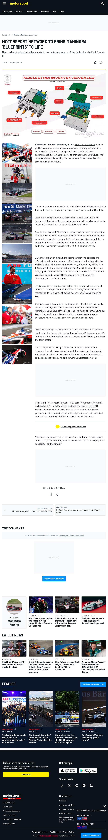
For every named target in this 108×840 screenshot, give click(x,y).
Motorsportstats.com (12, 819)
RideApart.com (9, 823)
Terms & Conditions (40, 832)
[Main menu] (5, 4)
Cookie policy (55, 832)
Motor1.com (7, 806)
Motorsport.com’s (86, 285)
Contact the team (66, 809)
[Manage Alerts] (57, 494)
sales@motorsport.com (68, 813)
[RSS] (91, 785)
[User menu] (102, 3)
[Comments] (102, 62)
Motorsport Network (85, 144)
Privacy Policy (68, 832)
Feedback (63, 801)
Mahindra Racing (61, 154)
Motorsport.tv (42, 278)
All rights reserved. (66, 836)
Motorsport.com (88, 357)
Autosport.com (9, 815)
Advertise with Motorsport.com (71, 805)
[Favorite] (95, 62)
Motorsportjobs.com (11, 811)
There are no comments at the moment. (54, 535)
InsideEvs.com (8, 802)
